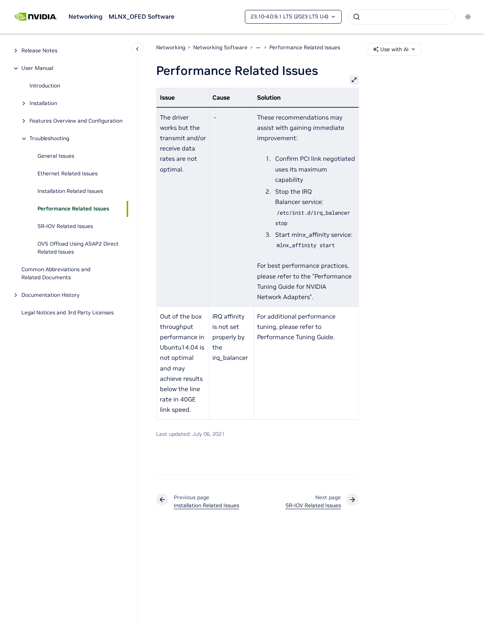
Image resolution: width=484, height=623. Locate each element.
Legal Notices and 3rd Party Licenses (67, 312)
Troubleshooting (49, 138)
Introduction (44, 86)
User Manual (37, 68)
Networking (85, 16)
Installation (43, 103)
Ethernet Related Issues (67, 173)
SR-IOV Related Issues (65, 226)
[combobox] (401, 17)
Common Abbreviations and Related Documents (55, 273)
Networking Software (220, 47)
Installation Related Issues (70, 191)
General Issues (55, 156)
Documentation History (50, 295)
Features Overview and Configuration (75, 121)
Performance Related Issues (73, 209)
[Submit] (356, 17)
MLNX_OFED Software (141, 16)
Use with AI (394, 49)
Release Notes (39, 50)
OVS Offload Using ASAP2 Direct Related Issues (78, 248)
